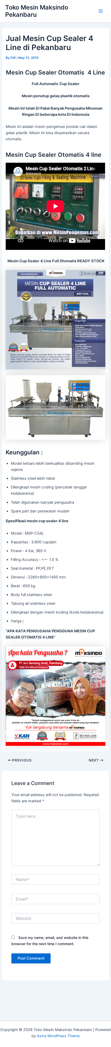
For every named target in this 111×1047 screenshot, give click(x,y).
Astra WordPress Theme (58, 1036)
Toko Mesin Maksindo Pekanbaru (36, 11)
